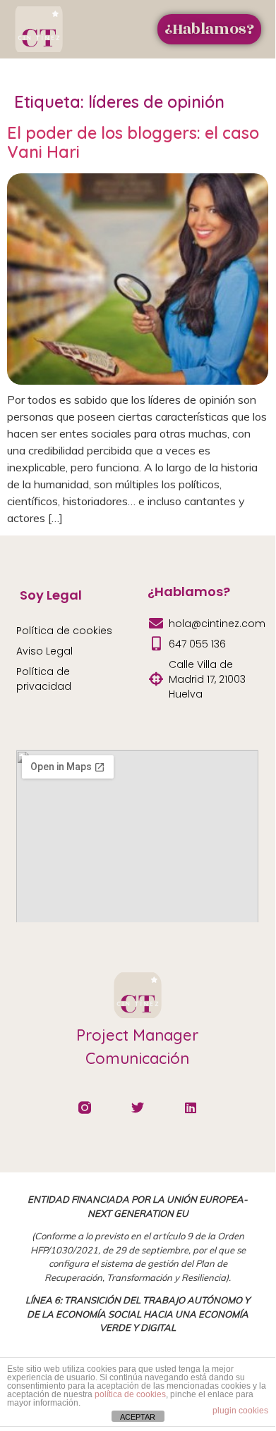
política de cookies (130, 1394)
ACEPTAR (137, 1417)
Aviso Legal (44, 651)
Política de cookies (64, 631)
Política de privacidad (43, 678)
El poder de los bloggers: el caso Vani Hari (133, 143)
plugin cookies (240, 1410)
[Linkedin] (190, 1108)
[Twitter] (138, 1108)
